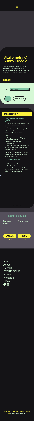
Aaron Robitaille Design (18, 413)
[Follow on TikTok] (4, 284)
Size (6, 89)
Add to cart (19, 99)
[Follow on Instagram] (8, 284)
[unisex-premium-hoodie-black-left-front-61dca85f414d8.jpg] (17, 176)
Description (11, 114)
